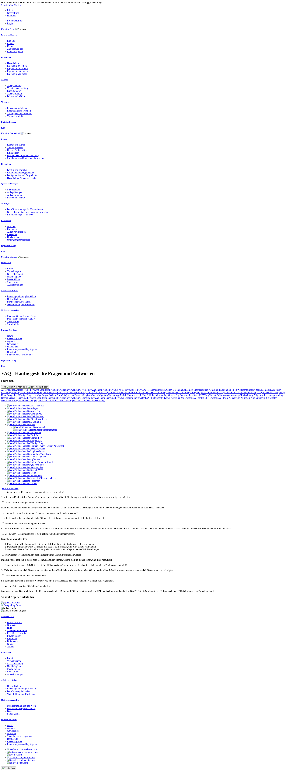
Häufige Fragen (26, 395)
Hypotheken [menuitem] (13, 63)
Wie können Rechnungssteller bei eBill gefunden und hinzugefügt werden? (40, 534)
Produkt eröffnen (15, 20)
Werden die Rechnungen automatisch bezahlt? (26, 502)
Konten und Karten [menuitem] (9, 35)
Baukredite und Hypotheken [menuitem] (20, 172)
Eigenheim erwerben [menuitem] (17, 66)
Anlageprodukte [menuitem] (14, 93)
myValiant (211, 395)
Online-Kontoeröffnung (227, 395)
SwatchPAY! (199, 395)
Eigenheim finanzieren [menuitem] (17, 68)
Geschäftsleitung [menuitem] (15, 274)
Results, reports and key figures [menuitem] (22, 349)
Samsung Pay (186, 395)
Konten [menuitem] (10, 43)
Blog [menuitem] (3, 127)
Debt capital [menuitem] (12, 346)
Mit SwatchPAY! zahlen (193, 398)
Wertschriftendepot (246, 390)
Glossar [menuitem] (10, 644)
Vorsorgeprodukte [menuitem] (15, 116)
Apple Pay (29, 390)
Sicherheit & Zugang (28, 400)
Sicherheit (232, 390)
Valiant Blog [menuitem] (13, 321)
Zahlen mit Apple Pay (102, 390)
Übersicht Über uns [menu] (9, 257)
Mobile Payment (128, 395)
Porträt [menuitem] (10, 268)
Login (10, 23)
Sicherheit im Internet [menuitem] (17, 630)
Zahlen (79, 400)
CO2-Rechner (148, 390)
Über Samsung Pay (128, 398)
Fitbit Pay (39, 392)
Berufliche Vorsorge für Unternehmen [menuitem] (25, 209)
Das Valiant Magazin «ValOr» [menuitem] (21, 318)
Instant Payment (75, 395)
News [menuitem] (10, 336)
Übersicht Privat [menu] (8, 29)
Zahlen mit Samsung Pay (107, 398)
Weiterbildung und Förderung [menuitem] (21, 304)
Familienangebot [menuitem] (15, 51)
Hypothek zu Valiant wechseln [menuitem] (21, 178)
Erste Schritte (50, 392)
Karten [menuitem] (10, 46)
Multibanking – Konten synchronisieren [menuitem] (26, 158)
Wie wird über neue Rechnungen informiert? (26, 523)
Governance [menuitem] (13, 344)
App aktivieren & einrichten (264, 398)
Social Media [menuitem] (13, 324)
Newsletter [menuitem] (12, 625)
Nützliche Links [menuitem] (7, 616)
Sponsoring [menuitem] (12, 282)
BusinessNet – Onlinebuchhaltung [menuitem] (23, 155)
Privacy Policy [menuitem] (14, 636)
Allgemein (188, 390)
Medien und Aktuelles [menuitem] (10, 310)
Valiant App (235, 398)
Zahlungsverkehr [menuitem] (15, 49)
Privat (10, 10)
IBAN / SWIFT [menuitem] (14, 622)
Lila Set (87, 400)
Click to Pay (135, 390)
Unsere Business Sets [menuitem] (17, 150)
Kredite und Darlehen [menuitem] (17, 170)
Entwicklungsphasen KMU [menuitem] (20, 214)
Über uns (11, 15)
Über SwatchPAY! (214, 398)
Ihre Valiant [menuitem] (6, 263)
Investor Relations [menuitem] (9, 330)
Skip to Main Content (11, 5)
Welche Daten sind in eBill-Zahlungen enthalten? (28, 586)
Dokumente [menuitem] (12, 641)
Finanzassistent (201, 390)
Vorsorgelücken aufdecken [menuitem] (19, 113)
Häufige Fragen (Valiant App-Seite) (51, 395)
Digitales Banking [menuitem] (8, 122)
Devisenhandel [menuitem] (14, 237)
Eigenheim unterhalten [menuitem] (17, 71)
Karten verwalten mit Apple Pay (76, 390)
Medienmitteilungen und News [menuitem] (21, 316)
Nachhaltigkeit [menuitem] (14, 276)
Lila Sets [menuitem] (11, 41)
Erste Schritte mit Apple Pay (47, 390)
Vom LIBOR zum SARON (52, 400)
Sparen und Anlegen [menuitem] (9, 184)
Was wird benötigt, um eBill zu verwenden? (25, 575)
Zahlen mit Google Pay (274, 392)
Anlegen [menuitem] (4, 80)
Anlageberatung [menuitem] (14, 85)
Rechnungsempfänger (11, 392)
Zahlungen (261, 390)
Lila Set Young (98, 400)
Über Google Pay (9, 395)
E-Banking (178, 390)
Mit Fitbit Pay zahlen (84, 392)
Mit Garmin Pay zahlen (162, 392)
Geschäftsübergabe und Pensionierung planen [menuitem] (28, 212)
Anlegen (19, 390)
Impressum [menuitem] (12, 638)
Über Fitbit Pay (101, 392)
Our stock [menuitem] (11, 352)
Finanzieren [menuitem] (6, 57)
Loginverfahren (90, 395)
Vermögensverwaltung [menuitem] (17, 88)
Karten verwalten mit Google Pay (247, 392)
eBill (4, 387)
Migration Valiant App (109, 395)
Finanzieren (28, 392)
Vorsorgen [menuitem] (5, 102)
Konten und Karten (218, 390)
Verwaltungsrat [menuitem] (14, 271)
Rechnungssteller (9, 398)
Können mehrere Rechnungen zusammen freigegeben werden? (34, 492)
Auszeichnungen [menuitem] (15, 284)
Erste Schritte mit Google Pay (216, 392)
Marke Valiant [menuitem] (13, 279)
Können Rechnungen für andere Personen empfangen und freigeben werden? (41, 513)
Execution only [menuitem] (14, 91)
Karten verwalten (65, 392)
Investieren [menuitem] (12, 234)
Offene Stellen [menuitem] (14, 299)
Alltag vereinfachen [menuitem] (16, 232)
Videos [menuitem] (10, 646)
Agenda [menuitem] (11, 341)
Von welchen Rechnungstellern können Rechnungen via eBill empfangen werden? (43, 554)
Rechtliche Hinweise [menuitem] (17, 633)
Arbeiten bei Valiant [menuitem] (9, 290)
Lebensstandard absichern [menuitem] (19, 110)
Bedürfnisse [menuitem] (6, 220)
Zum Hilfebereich (10, 488)
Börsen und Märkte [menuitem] (16, 96)
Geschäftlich (13, 13)
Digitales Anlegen (164, 390)
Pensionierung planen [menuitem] (17, 108)
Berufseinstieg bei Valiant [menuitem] (19, 301)
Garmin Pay (115, 392)
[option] (25, 405)
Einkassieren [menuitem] (13, 152)
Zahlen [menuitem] (4, 139)
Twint (226, 398)
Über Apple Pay (121, 390)
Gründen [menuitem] (11, 226)
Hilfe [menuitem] (9, 628)
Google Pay (196, 392)
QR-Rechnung (246, 395)
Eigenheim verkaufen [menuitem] (17, 74)
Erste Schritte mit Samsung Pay (46, 398)
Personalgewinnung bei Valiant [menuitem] (21, 296)
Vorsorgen (70, 400)
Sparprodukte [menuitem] (13, 189)
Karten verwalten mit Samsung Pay (78, 398)
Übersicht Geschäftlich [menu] (11, 133)
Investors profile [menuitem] (14, 338)
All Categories (8, 390)
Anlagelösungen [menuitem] (14, 192)
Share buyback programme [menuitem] (19, 354)
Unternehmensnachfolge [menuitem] (18, 240)
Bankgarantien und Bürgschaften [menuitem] (22, 175)
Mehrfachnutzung (9, 400)
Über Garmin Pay (182, 392)
